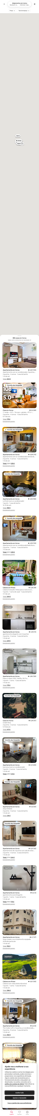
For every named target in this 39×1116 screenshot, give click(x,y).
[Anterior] (4, 4)
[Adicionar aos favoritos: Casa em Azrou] (33, 385)
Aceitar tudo (19, 1093)
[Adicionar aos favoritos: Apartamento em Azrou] (33, 345)
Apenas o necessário (19, 1098)
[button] (7, 379)
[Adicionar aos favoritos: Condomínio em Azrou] (33, 1045)
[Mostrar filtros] (35, 4)
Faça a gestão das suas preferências (20, 1103)
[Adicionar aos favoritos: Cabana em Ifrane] (33, 562)
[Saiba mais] (30, 340)
